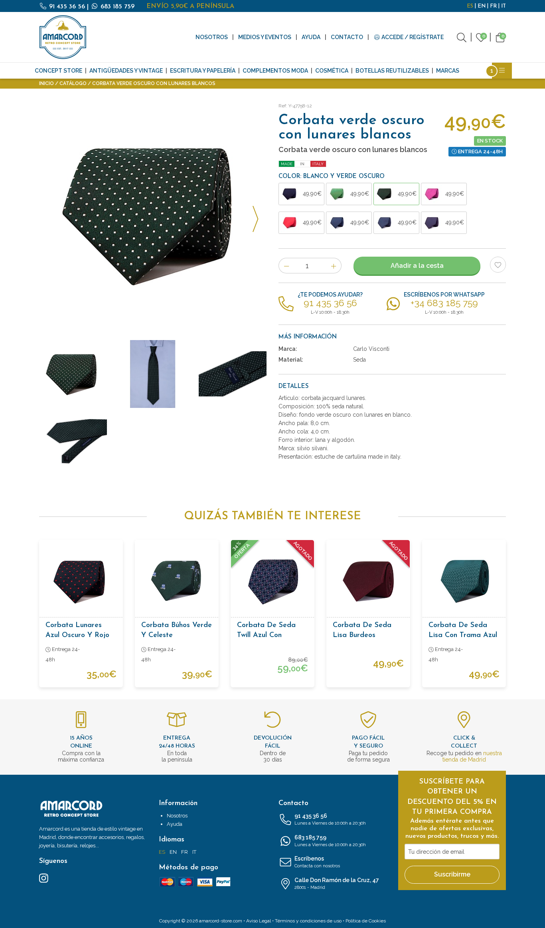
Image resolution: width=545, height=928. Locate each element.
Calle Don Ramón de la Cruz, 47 (336, 883)
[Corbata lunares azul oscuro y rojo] (81, 581)
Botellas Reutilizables (392, 70)
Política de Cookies (366, 921)
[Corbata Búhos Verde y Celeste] (176, 581)
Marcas (447, 70)
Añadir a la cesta (417, 265)
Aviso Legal (258, 921)
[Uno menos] (286, 265)
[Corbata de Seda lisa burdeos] (368, 581)
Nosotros (211, 37)
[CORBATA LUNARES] (153, 214)
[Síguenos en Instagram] (43, 878)
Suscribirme (452, 874)
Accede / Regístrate (412, 37)
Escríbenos (317, 862)
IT (503, 6)
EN (482, 6)
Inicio (46, 83)
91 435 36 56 (67, 7)
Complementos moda (275, 70)
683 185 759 (116, 7)
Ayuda (311, 37)
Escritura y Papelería (202, 70)
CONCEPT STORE (58, 70)
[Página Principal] (63, 37)
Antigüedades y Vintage (126, 70)
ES (470, 6)
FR (493, 6)
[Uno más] (334, 265)
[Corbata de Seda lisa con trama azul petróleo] (464, 581)
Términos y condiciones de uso (308, 921)
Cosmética (331, 70)
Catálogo (73, 83)
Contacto (347, 37)
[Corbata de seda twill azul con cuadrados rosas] (272, 581)
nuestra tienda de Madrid (472, 756)
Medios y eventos (264, 37)
